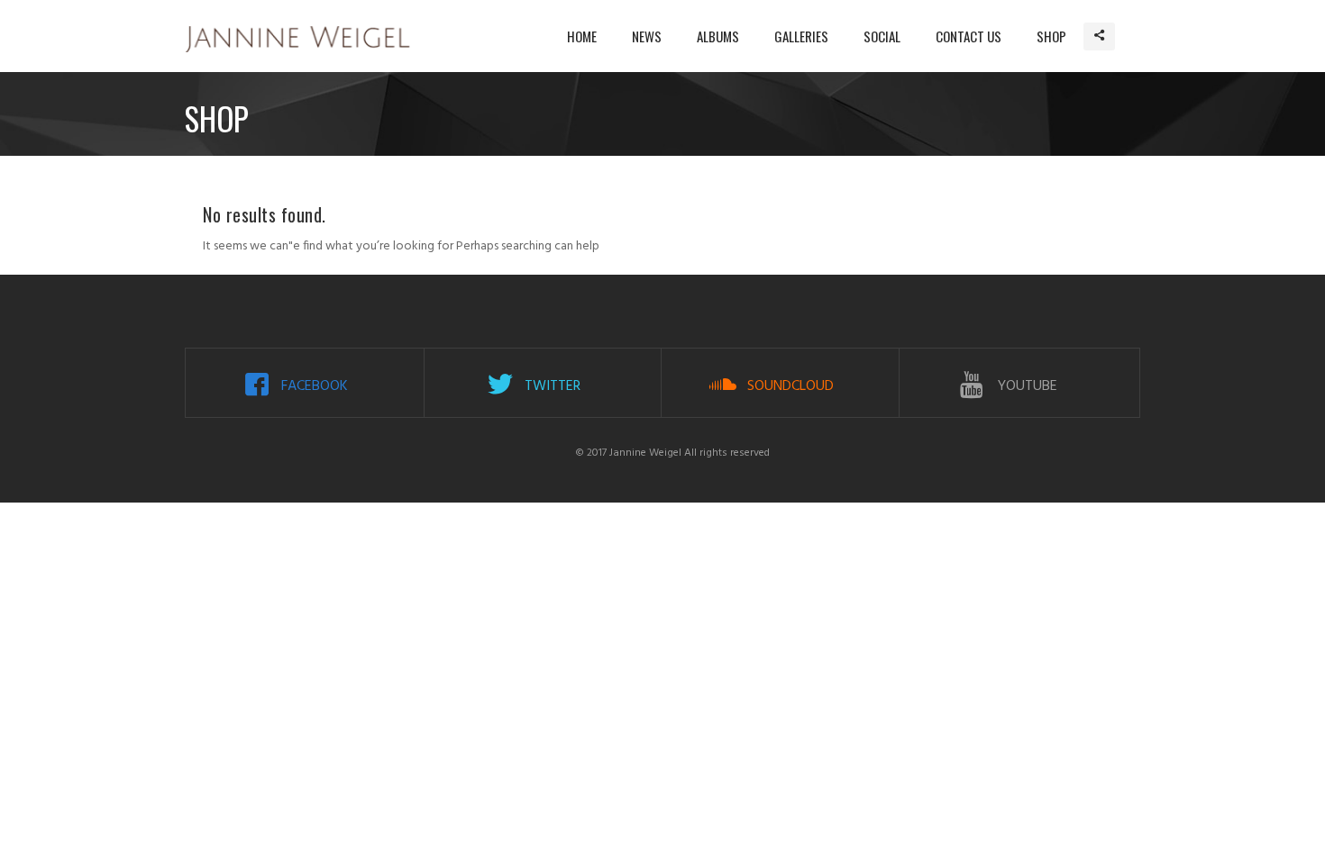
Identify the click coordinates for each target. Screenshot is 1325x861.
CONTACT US (968, 36)
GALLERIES (801, 36)
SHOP (1051, 36)
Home (582, 36)
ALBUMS (718, 36)
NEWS (647, 36)
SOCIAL (882, 36)
